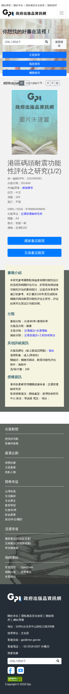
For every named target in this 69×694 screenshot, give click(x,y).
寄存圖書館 (11, 548)
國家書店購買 (34, 241)
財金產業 (10, 514)
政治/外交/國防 (13, 519)
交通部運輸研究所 (31, 213)
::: (9, 591)
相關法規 (10, 572)
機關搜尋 (34, 72)
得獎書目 (26, 572)
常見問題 (10, 567)
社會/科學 (10, 510)
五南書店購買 (34, 253)
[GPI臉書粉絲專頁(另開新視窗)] (12, 670)
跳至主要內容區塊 (9, 1)
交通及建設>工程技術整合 (39, 335)
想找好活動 (11, 438)
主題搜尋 (34, 54)
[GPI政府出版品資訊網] (24, 12)
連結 (51, 350)
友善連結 (10, 576)
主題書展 (10, 467)
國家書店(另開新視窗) (18, 538)
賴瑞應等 (27, 187)
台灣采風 (10, 491)
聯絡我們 (52, 5)
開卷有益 (11, 481)
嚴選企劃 (11, 453)
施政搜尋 (34, 63)
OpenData (27, 567)
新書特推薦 (11, 443)
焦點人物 (10, 472)
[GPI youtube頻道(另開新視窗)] (21, 670)
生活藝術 (10, 496)
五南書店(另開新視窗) (18, 543)
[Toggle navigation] (61, 13)
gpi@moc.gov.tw (31, 639)
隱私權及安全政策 (35, 5)
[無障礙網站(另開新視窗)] (15, 679)
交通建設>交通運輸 (35, 330)
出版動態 (11, 429)
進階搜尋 (59, 43)
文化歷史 (10, 500)
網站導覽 (6, 5)
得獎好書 (10, 462)
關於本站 (18, 5)
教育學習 (10, 505)
